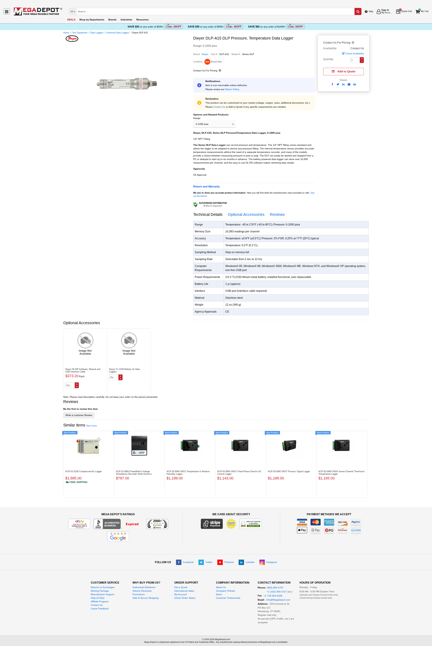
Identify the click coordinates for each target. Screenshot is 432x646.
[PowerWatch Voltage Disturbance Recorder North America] (139, 445)
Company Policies (225, 590)
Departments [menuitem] (91, 19)
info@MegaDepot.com (278, 599)
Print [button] (355, 84)
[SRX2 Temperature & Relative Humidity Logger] (190, 445)
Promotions (138, 594)
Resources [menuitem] (142, 19)
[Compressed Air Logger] (88, 445)
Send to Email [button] (349, 84)
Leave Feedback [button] (100, 608)
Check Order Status (184, 598)
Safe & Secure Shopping (145, 598)
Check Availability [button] (354, 53)
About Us (221, 587)
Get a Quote (180, 587)
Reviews (277, 214)
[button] (352, 43)
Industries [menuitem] (126, 19)
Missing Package (100, 590)
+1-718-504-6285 (273, 595)
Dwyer (205, 54)
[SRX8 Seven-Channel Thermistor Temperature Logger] (341, 445)
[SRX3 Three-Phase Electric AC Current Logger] (240, 445)
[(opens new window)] (127, 126)
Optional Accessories (246, 214)
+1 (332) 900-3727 (277, 591)
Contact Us (219, 106)
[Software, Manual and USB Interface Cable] (85, 343)
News (219, 594)
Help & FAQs (97, 598)
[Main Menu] (6, 11)
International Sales (184, 590)
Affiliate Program (100, 601)
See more (91, 425)
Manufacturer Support (102, 594)
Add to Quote (346, 71)
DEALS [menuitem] (71, 19)
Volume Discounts (142, 590)
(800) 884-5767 (275, 587)
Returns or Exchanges (103, 587)
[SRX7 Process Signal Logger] (291, 445)
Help (371, 11)
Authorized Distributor (144, 587)
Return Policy (232, 89)
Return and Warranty (206, 186)
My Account (180, 594)
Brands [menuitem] (112, 19)
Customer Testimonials (228, 598)
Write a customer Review (78, 415)
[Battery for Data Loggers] (129, 343)
